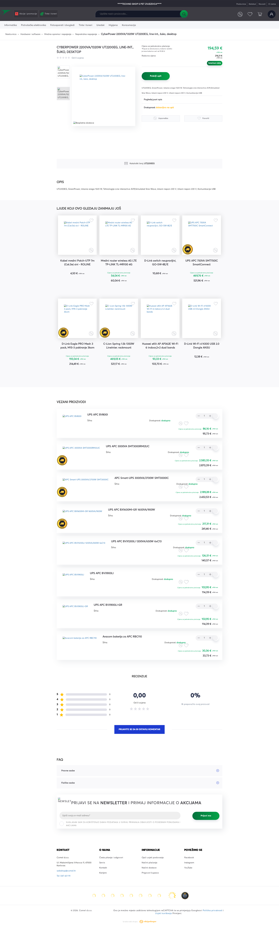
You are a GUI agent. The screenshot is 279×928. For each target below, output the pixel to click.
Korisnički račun (272, 14)
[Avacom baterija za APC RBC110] (80, 643)
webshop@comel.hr (66, 871)
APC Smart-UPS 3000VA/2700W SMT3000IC (142, 478)
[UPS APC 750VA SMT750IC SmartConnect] (201, 235)
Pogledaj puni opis (153, 100)
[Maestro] (103, 896)
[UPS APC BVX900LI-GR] (75, 611)
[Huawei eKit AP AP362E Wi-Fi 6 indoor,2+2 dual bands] (160, 318)
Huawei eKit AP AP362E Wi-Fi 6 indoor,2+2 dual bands (160, 346)
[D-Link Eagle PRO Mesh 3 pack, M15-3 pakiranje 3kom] (77, 318)
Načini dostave (149, 868)
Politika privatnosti (213, 911)
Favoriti (250, 14)
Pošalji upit (155, 76)
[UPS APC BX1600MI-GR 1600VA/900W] (82, 516)
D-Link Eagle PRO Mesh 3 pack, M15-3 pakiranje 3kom (77, 346)
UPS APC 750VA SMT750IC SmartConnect (201, 262)
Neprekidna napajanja (86, 34)
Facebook (189, 858)
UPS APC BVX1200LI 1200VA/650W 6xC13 (136, 541)
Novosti (262, 4)
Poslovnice (241, 4)
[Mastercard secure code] (150, 896)
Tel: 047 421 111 (63, 876)
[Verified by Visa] (140, 896)
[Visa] (113, 896)
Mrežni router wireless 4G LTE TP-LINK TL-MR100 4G (119, 262)
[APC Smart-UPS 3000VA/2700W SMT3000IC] (86, 484)
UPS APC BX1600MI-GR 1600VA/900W (131, 509)
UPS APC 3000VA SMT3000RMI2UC (127, 446)
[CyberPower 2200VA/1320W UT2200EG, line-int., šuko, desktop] (103, 96)
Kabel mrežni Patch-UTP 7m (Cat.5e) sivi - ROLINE (77, 262)
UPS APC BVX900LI (102, 573)
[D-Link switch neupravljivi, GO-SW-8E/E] (160, 235)
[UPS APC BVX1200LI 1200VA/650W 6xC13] (84, 548)
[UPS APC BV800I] (72, 421)
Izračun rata (214, 63)
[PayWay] (172, 896)
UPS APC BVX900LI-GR (108, 605)
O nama (272, 4)
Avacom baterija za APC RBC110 (122, 636)
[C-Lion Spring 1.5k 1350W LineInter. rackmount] (118, 318)
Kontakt (103, 868)
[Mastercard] (94, 896)
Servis (102, 863)
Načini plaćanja (149, 863)
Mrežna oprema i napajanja (57, 34)
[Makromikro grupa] (6, 13)
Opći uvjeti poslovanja (153, 858)
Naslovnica (10, 34)
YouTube (188, 868)
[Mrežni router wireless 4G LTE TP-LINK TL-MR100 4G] (118, 235)
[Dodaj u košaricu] (86, 281)
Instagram (189, 863)
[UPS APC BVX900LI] (73, 579)
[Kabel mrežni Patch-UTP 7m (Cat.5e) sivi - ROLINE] (77, 235)
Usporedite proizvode (240, 14)
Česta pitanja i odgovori (111, 858)
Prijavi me (206, 816)
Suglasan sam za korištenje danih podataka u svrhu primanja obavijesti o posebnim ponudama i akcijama (123, 824)
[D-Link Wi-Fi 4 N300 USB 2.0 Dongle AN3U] (201, 318)
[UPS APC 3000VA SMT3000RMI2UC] (81, 453)
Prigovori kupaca (150, 873)
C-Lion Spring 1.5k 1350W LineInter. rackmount (118, 346)
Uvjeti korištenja (163, 913)
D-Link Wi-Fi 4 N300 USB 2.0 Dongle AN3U (201, 346)
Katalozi (252, 4)
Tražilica (184, 14)
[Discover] (131, 896)
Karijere (103, 873)
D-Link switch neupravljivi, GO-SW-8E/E (160, 262)
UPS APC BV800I (97, 414)
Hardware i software (30, 34)
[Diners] (122, 896)
